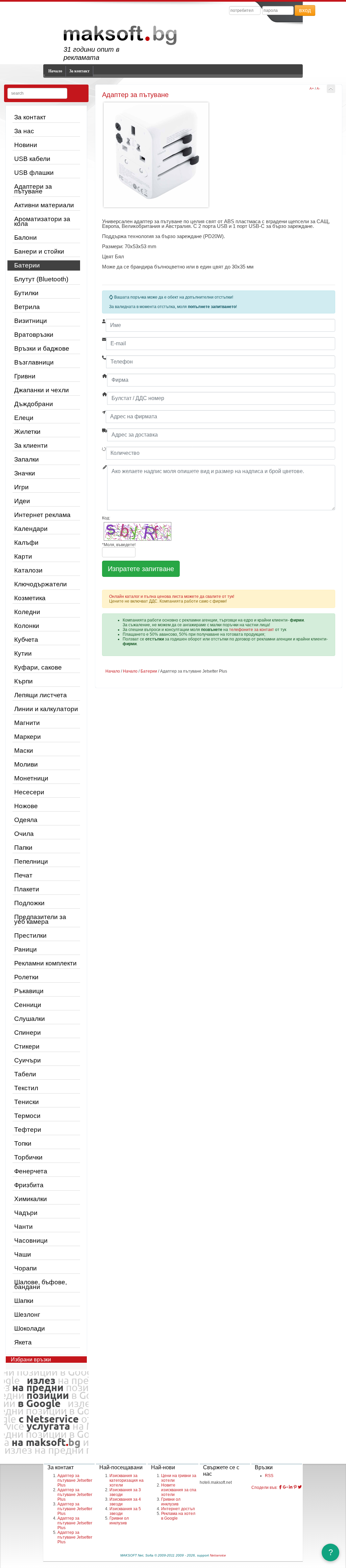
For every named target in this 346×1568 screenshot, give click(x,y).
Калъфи (26, 542)
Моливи (26, 764)
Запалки (26, 459)
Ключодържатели (40, 584)
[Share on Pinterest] (295, 1487)
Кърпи (23, 681)
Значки (24, 473)
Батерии (27, 265)
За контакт (79, 71)
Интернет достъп (178, 1508)
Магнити (27, 722)
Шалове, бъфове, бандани (40, 1284)
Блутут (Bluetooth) (41, 279)
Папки (23, 847)
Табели (25, 1074)
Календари (31, 528)
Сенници (27, 1004)
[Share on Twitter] (300, 1487)
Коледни (27, 611)
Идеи (22, 501)
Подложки (29, 903)
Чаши (22, 1254)
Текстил (26, 1088)
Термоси (27, 1115)
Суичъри (27, 1060)
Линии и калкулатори (46, 708)
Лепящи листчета (40, 695)
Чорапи (25, 1268)
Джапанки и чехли (41, 390)
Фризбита (29, 1185)
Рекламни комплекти (45, 963)
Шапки (23, 1300)
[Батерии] (331, 89)
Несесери (29, 792)
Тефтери (27, 1129)
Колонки (26, 625)
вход (305, 10)
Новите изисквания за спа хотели (178, 1490)
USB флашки (34, 172)
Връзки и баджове (41, 348)
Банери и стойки (39, 251)
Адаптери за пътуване (33, 189)
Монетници (31, 778)
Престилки (30, 935)
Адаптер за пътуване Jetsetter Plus (74, 1480)
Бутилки (26, 293)
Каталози (28, 570)
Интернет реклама (42, 514)
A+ (312, 88)
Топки (22, 1143)
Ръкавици (29, 990)
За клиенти (31, 445)
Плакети (26, 889)
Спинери (27, 1032)
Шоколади (29, 1328)
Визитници (30, 320)
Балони (25, 237)
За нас (24, 131)
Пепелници (31, 861)
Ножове (26, 806)
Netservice (218, 1555)
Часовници (31, 1240)
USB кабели (32, 158)
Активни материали (44, 205)
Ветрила (27, 306)
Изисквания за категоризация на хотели (126, 1480)
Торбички (28, 1157)
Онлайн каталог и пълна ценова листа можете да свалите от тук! (171, 596)
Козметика (30, 598)
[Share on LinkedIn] (291, 1487)
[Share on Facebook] (280, 1487)
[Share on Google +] (285, 1487)
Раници (25, 949)
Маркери (27, 736)
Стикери (27, 1046)
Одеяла (26, 819)
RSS (269, 1475)
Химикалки (30, 1198)
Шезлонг (27, 1314)
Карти (23, 556)
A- (318, 88)
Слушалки (29, 1018)
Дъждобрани (33, 403)
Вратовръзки (33, 334)
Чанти (23, 1226)
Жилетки (27, 431)
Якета (23, 1342)
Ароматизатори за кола (42, 221)
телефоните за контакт (251, 629)
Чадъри (26, 1212)
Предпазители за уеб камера (40, 919)
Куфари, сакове (38, 667)
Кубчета (26, 639)
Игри (21, 487)
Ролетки (26, 977)
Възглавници (34, 362)
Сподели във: (264, 1487)
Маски (23, 750)
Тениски (26, 1101)
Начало (55, 71)
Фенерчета (30, 1171)
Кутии (23, 653)
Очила (24, 833)
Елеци (23, 417)
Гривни (24, 376)
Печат (23, 875)
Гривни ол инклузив (119, 1520)
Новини (25, 144)
